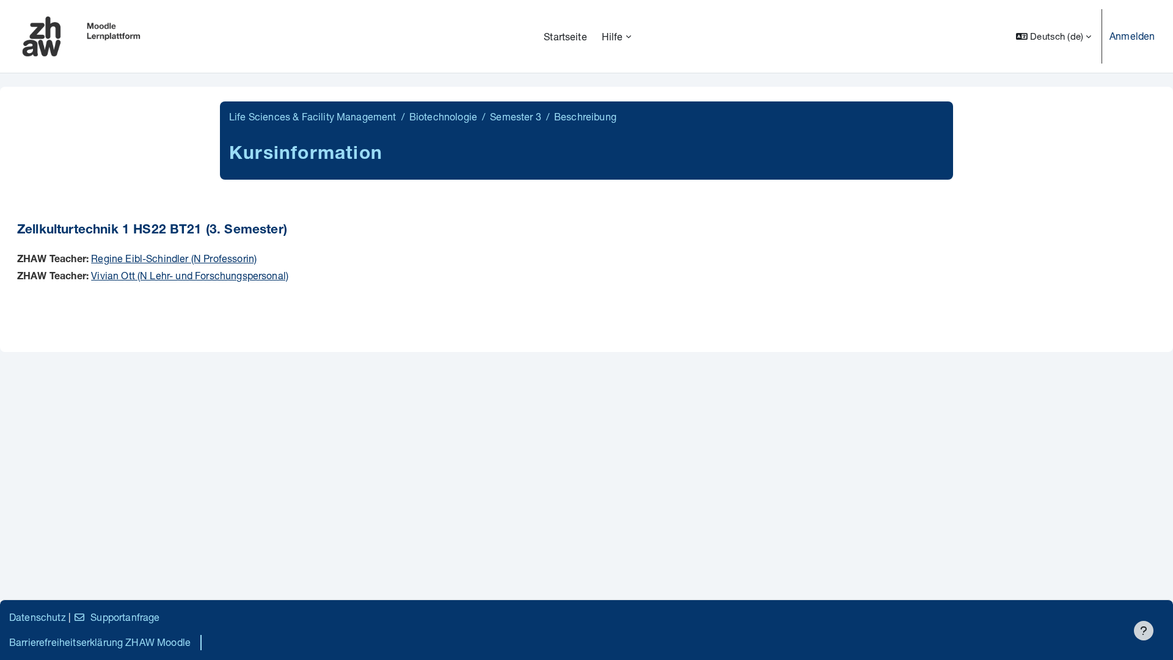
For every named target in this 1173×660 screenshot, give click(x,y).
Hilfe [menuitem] (612, 36)
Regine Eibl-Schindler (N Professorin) (174, 258)
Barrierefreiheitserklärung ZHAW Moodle (100, 642)
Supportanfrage (124, 617)
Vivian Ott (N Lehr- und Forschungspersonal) (189, 275)
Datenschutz (37, 617)
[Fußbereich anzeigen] (1143, 630)
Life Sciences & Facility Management (312, 116)
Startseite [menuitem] (565, 36)
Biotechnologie (443, 116)
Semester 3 (515, 116)
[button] (1053, 36)
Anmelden (1132, 36)
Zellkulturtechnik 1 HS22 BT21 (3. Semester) (152, 230)
